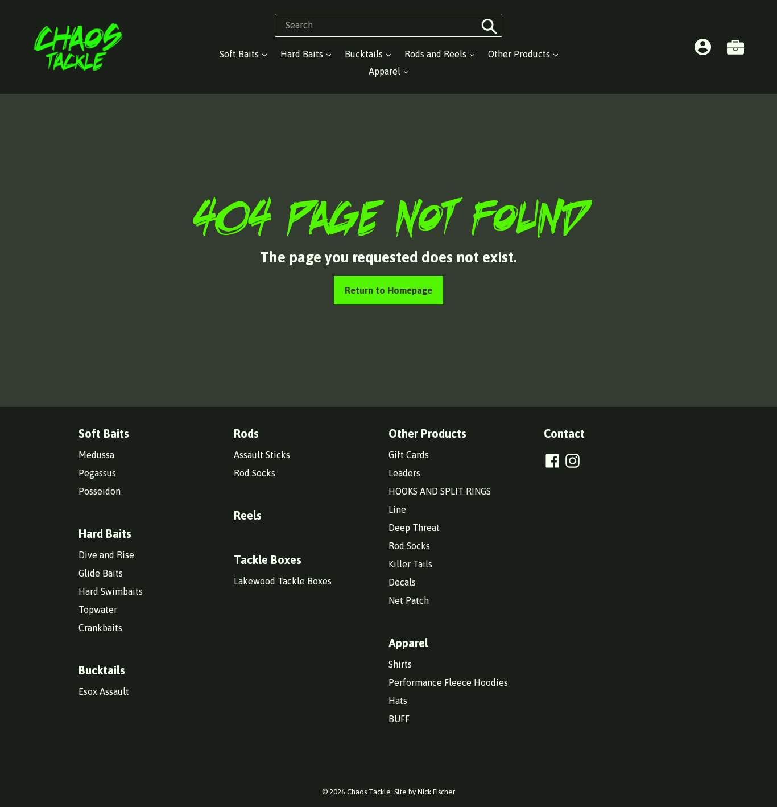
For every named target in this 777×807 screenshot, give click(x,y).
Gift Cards (408, 455)
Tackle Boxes (267, 559)
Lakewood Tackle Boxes (283, 581)
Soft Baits (240, 54)
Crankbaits (100, 628)
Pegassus (97, 473)
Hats (397, 700)
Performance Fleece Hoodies (448, 682)
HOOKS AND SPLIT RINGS (439, 491)
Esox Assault (103, 691)
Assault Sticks (262, 455)
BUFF (399, 719)
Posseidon (99, 491)
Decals (402, 582)
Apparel (386, 71)
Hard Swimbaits (110, 591)
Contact (564, 433)
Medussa (96, 455)
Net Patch (408, 600)
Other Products (520, 54)
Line (397, 509)
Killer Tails (410, 564)
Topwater (97, 609)
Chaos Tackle (369, 792)
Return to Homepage (388, 290)
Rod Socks (254, 473)
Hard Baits (302, 54)
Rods (246, 433)
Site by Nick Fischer (424, 792)
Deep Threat (414, 527)
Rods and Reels (436, 54)
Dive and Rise (106, 555)
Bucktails (365, 54)
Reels (248, 515)
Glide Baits (100, 573)
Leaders (404, 473)
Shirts (400, 664)
